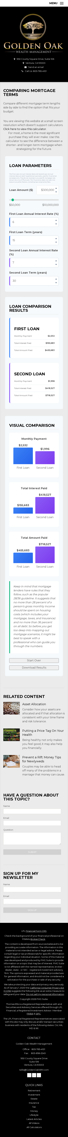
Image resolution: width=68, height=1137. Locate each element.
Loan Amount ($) (21, 190)
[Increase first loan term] (56, 238)
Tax (34, 1106)
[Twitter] (34, 1075)
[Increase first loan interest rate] (56, 220)
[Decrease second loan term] (56, 283)
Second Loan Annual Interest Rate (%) (33, 252)
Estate (34, 1098)
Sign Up (32, 910)
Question (8, 829)
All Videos (34, 1123)
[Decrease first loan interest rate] (56, 224)
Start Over (34, 660)
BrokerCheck (38, 939)
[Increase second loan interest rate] (56, 261)
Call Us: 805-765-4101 (36, 71)
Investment (34, 1094)
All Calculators (34, 1127)
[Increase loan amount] (56, 188)
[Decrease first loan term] (56, 242)
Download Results (34, 667)
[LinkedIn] (39, 1075)
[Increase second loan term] (56, 279)
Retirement (34, 1090)
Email (6, 818)
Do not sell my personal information (45, 994)
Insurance (34, 1102)
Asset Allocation (34, 704)
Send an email (36, 67)
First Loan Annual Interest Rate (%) (34, 213)
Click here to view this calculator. (25, 129)
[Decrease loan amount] (56, 192)
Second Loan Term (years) (28, 272)
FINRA (30, 1013)
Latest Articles (34, 1119)
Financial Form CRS (36, 931)
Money (34, 1111)
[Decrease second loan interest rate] (56, 264)
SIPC (38, 1013)
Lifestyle (34, 1115)
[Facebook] (29, 1075)
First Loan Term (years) (25, 232)
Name (6, 806)
